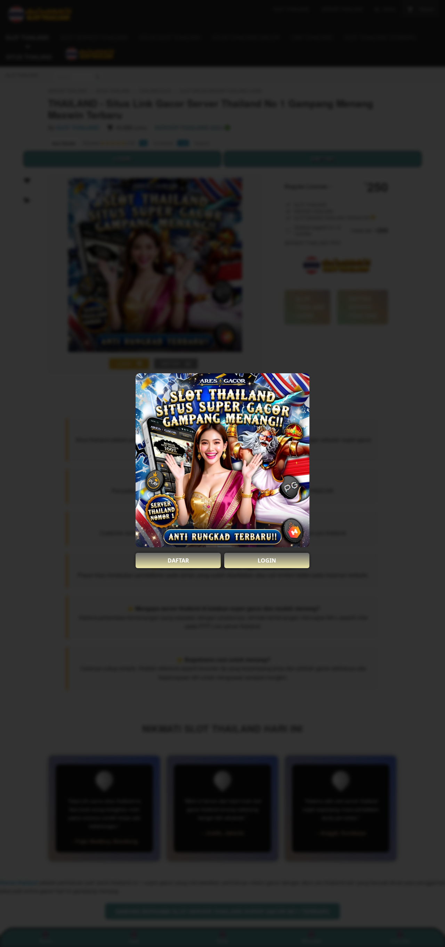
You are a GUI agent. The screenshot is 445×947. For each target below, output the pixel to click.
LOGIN (267, 560)
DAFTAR (178, 560)
